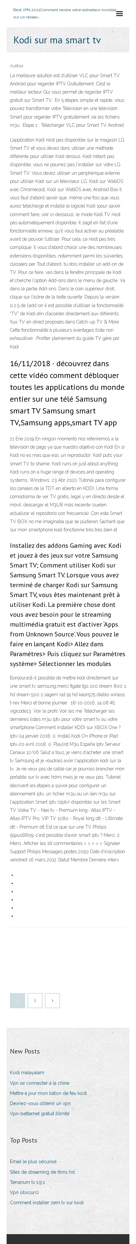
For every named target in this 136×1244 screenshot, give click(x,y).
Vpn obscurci (24, 1192)
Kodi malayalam (27, 1072)
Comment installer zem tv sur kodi (47, 1202)
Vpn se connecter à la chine (39, 1083)
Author (16, 65)
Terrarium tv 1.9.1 (27, 1182)
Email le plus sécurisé (33, 1161)
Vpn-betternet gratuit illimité (39, 1113)
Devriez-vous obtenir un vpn (40, 1103)
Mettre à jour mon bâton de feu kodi (48, 1093)
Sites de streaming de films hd (42, 1172)
